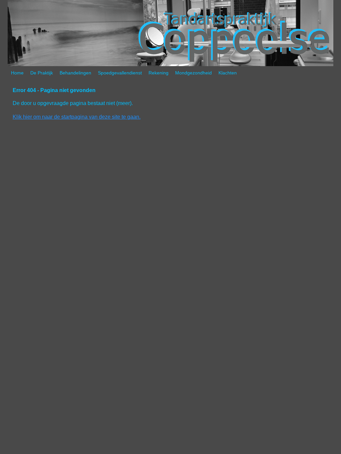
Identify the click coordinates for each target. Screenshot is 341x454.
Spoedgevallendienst (120, 72)
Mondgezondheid (193, 72)
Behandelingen (75, 72)
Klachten (227, 72)
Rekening (159, 72)
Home (17, 72)
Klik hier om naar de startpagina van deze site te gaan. (77, 117)
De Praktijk (41, 72)
